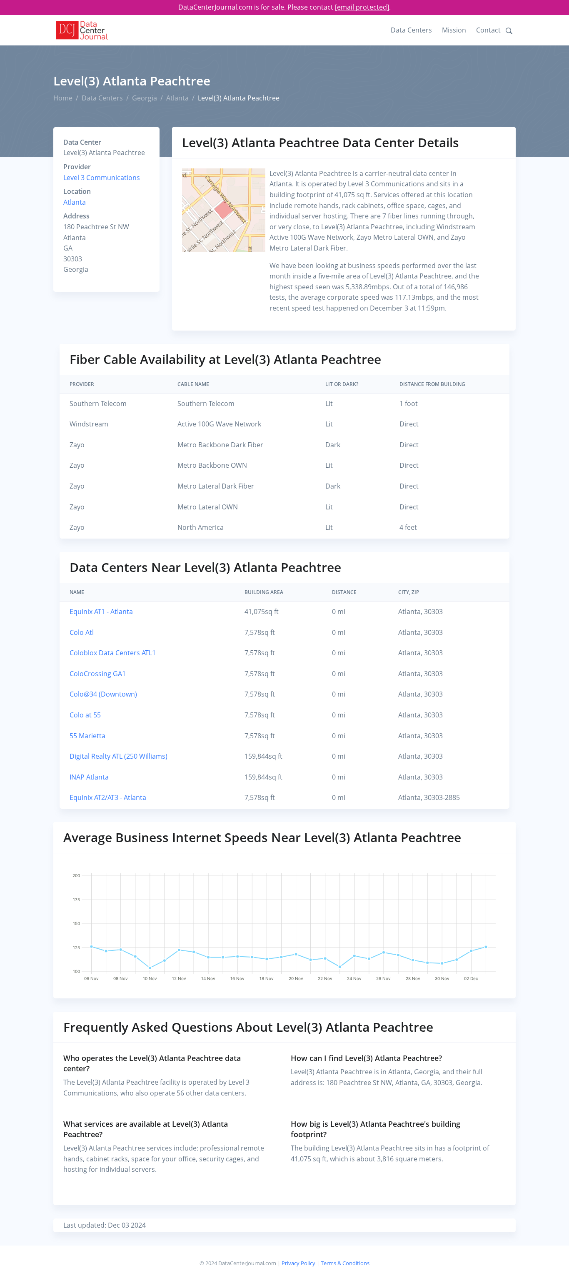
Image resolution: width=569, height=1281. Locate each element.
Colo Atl (82, 632)
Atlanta (177, 98)
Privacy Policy (298, 1263)
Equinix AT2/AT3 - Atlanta (108, 797)
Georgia (144, 98)
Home (62, 98)
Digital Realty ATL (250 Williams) (118, 756)
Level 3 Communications (101, 177)
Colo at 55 (85, 714)
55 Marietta (87, 735)
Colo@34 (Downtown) (103, 694)
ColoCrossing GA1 (98, 673)
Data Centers (411, 30)
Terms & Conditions (345, 1263)
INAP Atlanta (89, 777)
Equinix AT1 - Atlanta (101, 611)
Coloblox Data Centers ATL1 (113, 652)
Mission (454, 30)
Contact (488, 30)
